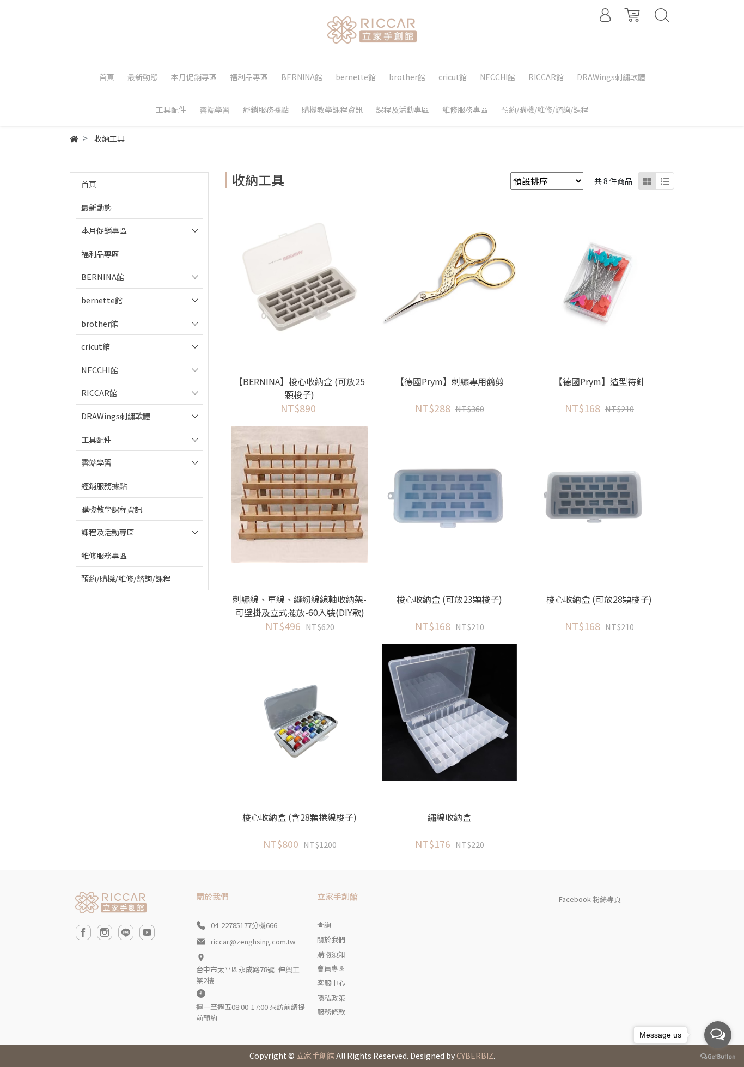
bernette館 (102, 300)
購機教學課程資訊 (111, 509)
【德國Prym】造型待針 (599, 381)
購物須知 (331, 954)
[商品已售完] (314, 276)
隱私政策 (331, 997)
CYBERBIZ (474, 1055)
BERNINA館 (102, 276)
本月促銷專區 (104, 230)
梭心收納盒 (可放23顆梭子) (449, 599)
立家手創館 (315, 1055)
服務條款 (331, 1012)
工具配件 (96, 439)
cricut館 (95, 346)
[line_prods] (665, 181)
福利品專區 (100, 253)
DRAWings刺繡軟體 (115, 416)
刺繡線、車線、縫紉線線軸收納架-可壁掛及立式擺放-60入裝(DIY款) (300, 606)
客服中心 (331, 983)
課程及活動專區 (108, 532)
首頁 (88, 184)
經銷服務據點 (104, 485)
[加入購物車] (614, 276)
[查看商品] (284, 276)
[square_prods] (647, 181)
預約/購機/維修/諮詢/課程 (125, 578)
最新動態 (96, 207)
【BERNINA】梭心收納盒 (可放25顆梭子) (299, 388)
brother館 (99, 323)
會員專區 (331, 968)
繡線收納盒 (449, 817)
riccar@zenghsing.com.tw (253, 941)
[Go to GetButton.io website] (717, 1055)
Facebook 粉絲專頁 (590, 899)
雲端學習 (96, 462)
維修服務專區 (104, 555)
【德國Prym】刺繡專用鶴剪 (449, 381)
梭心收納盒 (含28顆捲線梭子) (299, 817)
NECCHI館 (99, 369)
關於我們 (331, 939)
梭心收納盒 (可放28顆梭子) (599, 599)
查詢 (324, 924)
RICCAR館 (99, 392)
